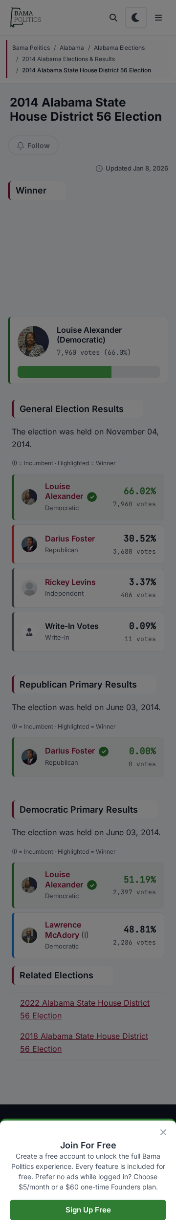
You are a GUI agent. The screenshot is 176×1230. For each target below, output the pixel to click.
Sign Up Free (88, 1209)
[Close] (163, 1132)
